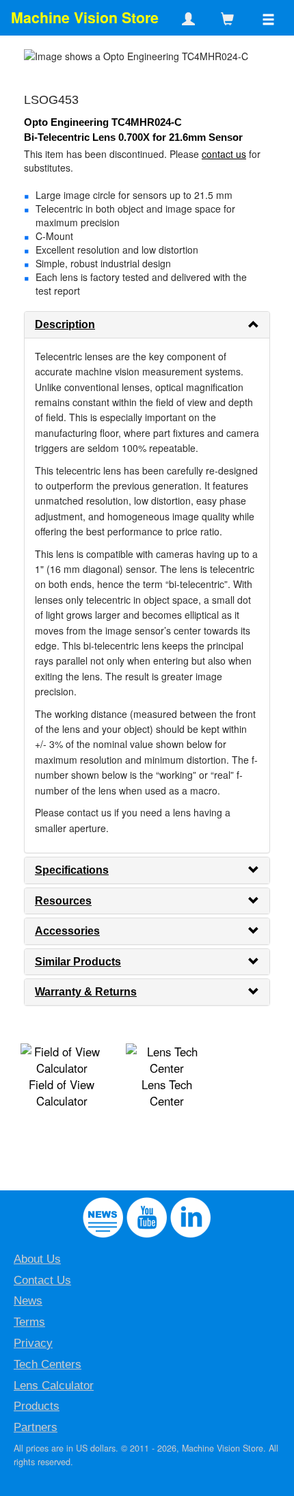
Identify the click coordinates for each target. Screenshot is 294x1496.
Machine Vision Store (85, 17)
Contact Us (42, 1280)
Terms (29, 1321)
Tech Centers (47, 1364)
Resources (63, 901)
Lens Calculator (54, 1385)
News (28, 1300)
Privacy (33, 1343)
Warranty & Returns (86, 992)
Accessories (67, 931)
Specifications (72, 870)
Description (65, 324)
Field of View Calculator (61, 1092)
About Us (37, 1259)
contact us (224, 154)
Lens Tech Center (167, 1092)
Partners (35, 1427)
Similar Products (78, 961)
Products (36, 1406)
